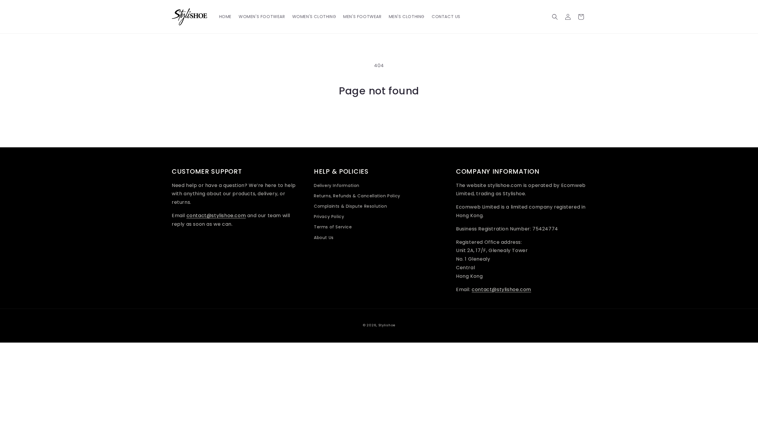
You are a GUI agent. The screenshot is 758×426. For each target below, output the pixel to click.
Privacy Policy (329, 217)
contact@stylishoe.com (216, 215)
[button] (554, 16)
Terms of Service (333, 227)
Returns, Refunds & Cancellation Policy (357, 196)
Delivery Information (336, 185)
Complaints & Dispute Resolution (350, 206)
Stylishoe (386, 325)
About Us (324, 238)
